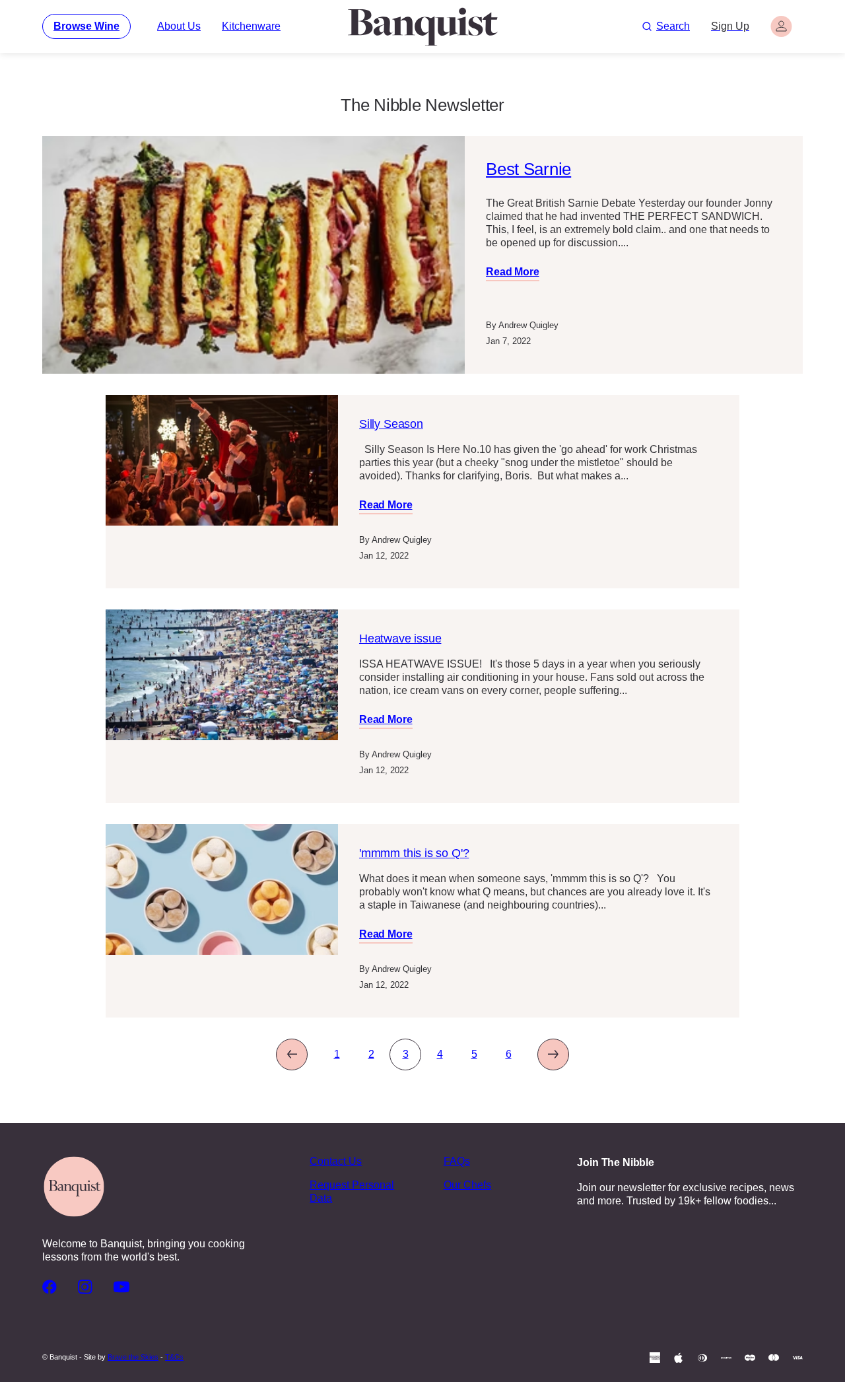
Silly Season (391, 424)
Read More (512, 271)
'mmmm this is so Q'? (414, 853)
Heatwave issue (400, 638)
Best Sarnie (528, 169)
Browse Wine (86, 26)
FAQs (457, 1161)
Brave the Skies (133, 1357)
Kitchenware (251, 26)
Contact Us (336, 1161)
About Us (179, 26)
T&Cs (174, 1357)
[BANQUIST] (422, 26)
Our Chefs (467, 1185)
